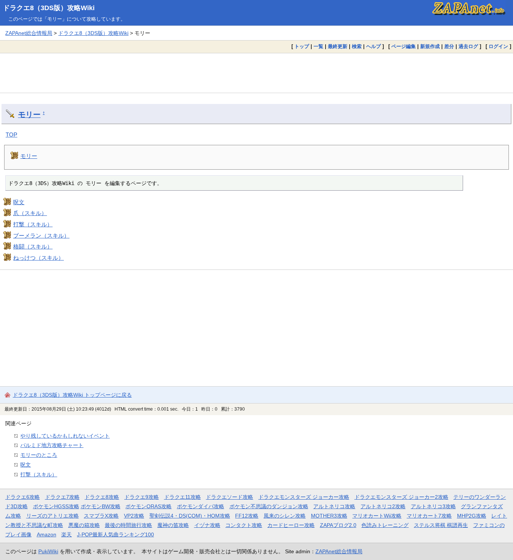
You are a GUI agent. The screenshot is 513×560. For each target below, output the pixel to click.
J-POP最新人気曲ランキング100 (115, 534)
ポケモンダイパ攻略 (200, 506)
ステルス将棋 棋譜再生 (441, 525)
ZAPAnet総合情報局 (28, 33)
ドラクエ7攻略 (62, 497)
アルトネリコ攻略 (334, 506)
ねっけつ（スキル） (38, 257)
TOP (11, 134)
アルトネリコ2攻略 (383, 506)
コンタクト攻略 (243, 525)
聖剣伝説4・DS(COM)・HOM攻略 (189, 516)
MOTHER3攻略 (329, 516)
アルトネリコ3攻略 (433, 506)
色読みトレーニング (385, 525)
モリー (29, 114)
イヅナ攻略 (207, 525)
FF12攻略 (246, 516)
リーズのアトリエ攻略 (52, 516)
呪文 (18, 202)
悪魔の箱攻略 (84, 525)
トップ (301, 46)
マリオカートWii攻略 (376, 516)
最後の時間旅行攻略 (128, 525)
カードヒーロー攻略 (291, 525)
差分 (449, 46)
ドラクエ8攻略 (101, 497)
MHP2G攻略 (471, 516)
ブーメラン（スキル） (41, 235)
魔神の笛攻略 (173, 525)
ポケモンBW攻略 (101, 506)
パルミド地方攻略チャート (51, 445)
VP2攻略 (134, 516)
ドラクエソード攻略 (229, 497)
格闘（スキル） (33, 246)
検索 (357, 46)
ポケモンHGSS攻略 (56, 506)
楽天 (66, 534)
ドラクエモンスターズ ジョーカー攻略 (303, 497)
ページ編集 (403, 46)
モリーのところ (38, 455)
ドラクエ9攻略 (141, 497)
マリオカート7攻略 (429, 516)
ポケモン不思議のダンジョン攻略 (268, 506)
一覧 (318, 46)
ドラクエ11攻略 (182, 497)
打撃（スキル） (33, 224)
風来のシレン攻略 (285, 516)
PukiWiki (48, 551)
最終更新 (337, 46)
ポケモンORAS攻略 (148, 506)
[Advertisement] (256, 73)
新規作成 (430, 46)
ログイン (498, 46)
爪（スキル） (30, 213)
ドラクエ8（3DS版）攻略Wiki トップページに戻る (72, 395)
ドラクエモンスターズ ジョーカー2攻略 (401, 497)
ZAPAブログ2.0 (338, 525)
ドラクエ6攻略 (22, 497)
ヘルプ (373, 46)
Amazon (46, 534)
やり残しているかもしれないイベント (65, 436)
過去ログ (468, 46)
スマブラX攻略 (101, 516)
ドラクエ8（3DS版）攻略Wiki (49, 8)
